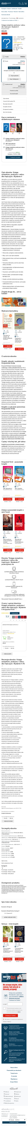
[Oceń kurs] (5, 613)
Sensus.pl (7, 1094)
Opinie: (19, 44)
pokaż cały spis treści (10, 917)
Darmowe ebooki (5, 14)
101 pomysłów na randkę (12, 396)
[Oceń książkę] (20, 42)
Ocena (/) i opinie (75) (9, 101)
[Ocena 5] (20, 42)
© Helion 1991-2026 (5, 1111)
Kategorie (4, 8)
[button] (25, 322)
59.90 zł (20, 349)
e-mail (4, 1004)
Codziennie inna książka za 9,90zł (9, 20)
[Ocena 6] (21, 42)
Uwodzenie (10, 869)
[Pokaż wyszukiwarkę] (20, 3)
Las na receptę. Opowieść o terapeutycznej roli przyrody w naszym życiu (8, 951)
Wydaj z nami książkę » (14, 1032)
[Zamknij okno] (24, 1120)
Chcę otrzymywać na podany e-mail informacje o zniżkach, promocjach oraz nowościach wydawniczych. (14, 1009)
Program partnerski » (14, 1026)
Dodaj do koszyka (14, 68)
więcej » (19, 1011)
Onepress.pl (18, 1091)
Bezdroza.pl (18, 1096)
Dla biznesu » (12, 1044)
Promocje (10, 11)
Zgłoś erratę (4, 860)
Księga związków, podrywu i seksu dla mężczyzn (13, 382)
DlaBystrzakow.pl (9, 1096)
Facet (24, 38)
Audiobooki (14, 8)
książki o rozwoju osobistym (11, 433)
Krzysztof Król (20, 36)
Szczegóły (7, 106)
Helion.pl (7, 1091)
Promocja (4, 33)
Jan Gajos (14, 145)
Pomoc (20, 599)
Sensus (22, 39)
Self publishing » (13, 1057)
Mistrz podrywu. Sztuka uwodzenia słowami (7, 541)
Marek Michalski (6, 952)
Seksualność (11, 873)
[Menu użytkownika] (23, 3)
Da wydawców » (13, 1038)
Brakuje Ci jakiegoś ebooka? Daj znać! (17, 1050)
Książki (20, 8)
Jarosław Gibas (18, 342)
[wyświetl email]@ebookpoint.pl (19, 1115)
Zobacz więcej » (7, 1021)
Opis (6, 98)
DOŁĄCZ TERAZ (10, 1015)
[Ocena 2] (15, 42)
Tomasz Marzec (18, 543)
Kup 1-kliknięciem (14, 79)
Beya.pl (17, 1098)
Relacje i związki (11, 871)
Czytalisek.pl (8, 1101)
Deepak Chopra (18, 952)
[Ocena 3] (17, 42)
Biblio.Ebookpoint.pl (9, 1103)
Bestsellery (21, 11)
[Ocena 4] (18, 42)
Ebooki (9, 8)
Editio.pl (17, 1094)
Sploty (17, 1101)
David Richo (5, 339)
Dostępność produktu (8, 109)
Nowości (16, 11)
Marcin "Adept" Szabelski (8, 543)
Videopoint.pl (8, 1098)
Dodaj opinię (14, 613)
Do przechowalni (14, 93)
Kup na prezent (14, 75)
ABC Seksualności (10, 143)
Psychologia (4, 869)
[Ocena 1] (14, 42)
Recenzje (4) (7, 104)
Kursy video (4, 11)
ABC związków (18, 488)
